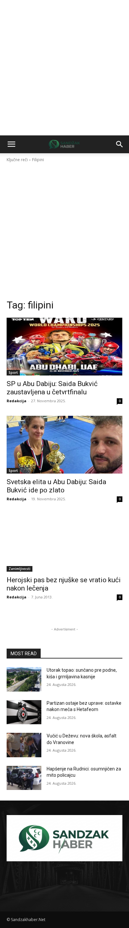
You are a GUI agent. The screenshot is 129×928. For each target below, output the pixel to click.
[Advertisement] (64, 67)
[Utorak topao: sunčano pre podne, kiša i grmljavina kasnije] (24, 679)
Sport (13, 372)
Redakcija (16, 400)
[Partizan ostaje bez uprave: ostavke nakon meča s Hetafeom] (24, 712)
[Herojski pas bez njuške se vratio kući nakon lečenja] (64, 543)
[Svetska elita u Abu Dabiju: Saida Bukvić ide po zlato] (64, 445)
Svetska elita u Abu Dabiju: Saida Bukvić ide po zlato (56, 486)
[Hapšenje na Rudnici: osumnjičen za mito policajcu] (24, 778)
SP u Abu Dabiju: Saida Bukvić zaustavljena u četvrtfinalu (52, 388)
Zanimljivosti (19, 568)
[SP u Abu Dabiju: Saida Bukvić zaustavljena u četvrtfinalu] (64, 346)
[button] (11, 144)
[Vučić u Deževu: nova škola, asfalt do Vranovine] (24, 745)
